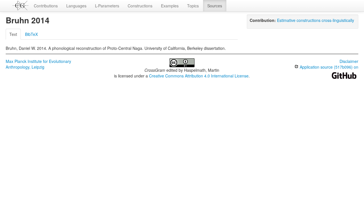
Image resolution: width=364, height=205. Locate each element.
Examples (170, 6)
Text (13, 34)
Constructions (140, 6)
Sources (214, 6)
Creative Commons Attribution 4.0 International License (199, 76)
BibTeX (31, 34)
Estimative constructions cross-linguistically (315, 20)
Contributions (46, 6)
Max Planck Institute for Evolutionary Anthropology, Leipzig (38, 64)
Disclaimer (349, 61)
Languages (76, 6)
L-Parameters (107, 6)
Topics (193, 6)
